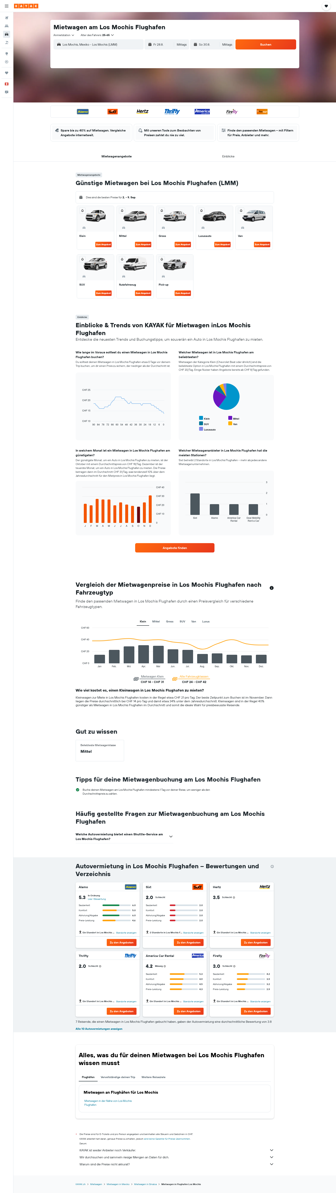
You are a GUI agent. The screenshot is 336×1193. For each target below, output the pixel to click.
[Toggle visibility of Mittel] (233, 418)
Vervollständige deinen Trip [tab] (118, 1077)
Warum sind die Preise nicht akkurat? (105, 1164)
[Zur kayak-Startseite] (26, 6)
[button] (6, 6)
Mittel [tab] (156, 621)
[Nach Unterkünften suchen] (7, 26)
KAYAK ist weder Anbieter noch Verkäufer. (108, 1150)
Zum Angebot (103, 244)
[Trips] (7, 73)
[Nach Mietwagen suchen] (7, 34)
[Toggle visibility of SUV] (204, 423)
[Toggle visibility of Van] (232, 423)
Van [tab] (193, 621)
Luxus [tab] (206, 621)
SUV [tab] (182, 621)
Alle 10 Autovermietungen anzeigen (99, 1029)
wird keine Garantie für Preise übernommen (167, 1138)
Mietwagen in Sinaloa (145, 1184)
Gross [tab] (169, 621)
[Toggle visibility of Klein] (204, 418)
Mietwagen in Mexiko (118, 1184)
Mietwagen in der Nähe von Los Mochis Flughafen (108, 1103)
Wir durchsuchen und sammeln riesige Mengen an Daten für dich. (124, 1157)
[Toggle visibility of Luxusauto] (207, 429)
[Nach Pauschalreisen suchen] (7, 42)
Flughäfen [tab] (88, 1077)
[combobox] (64, 35)
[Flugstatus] (7, 62)
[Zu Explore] (7, 53)
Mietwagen (96, 1184)
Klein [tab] (143, 621)
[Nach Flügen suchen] (7, 18)
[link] (174, 547)
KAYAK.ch (81, 1184)
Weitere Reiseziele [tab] (153, 1077)
